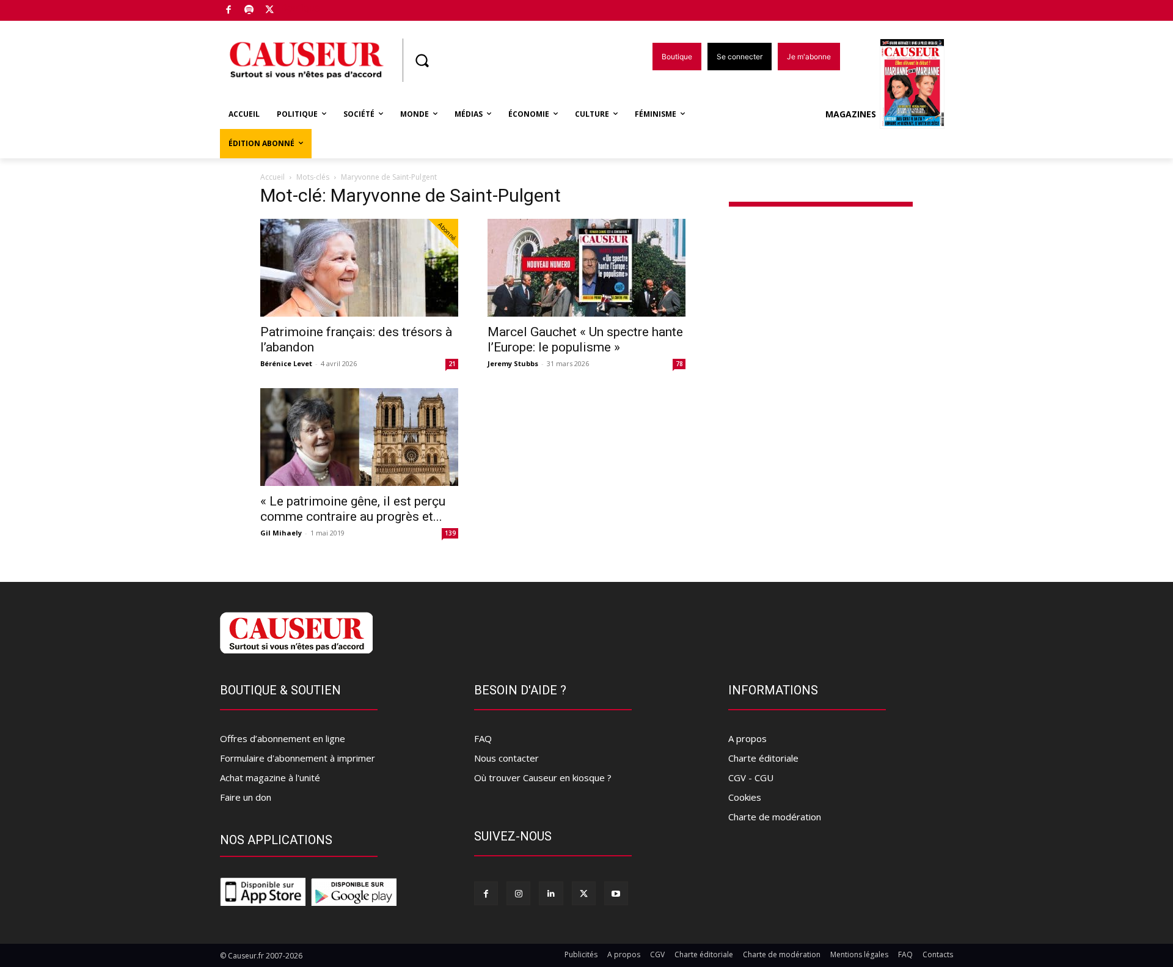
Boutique (300, 7)
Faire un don (245, 797)
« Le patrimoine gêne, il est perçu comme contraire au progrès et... (352, 509)
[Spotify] (249, 11)
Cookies (744, 797)
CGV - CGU (750, 777)
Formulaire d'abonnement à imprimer (297, 758)
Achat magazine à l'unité (270, 777)
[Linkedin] (551, 893)
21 (452, 363)
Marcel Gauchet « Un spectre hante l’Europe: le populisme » (585, 340)
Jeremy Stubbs (513, 363)
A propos (747, 738)
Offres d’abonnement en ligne (282, 738)
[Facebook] (229, 11)
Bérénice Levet (286, 363)
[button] (421, 60)
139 (450, 533)
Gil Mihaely (281, 532)
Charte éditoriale (763, 758)
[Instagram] (518, 893)
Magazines (850, 114)
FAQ (483, 738)
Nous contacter (506, 758)
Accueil (272, 177)
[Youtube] (616, 893)
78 (679, 363)
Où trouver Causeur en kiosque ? (543, 777)
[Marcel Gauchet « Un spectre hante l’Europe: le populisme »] (586, 268)
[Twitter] (270, 11)
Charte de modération (774, 817)
